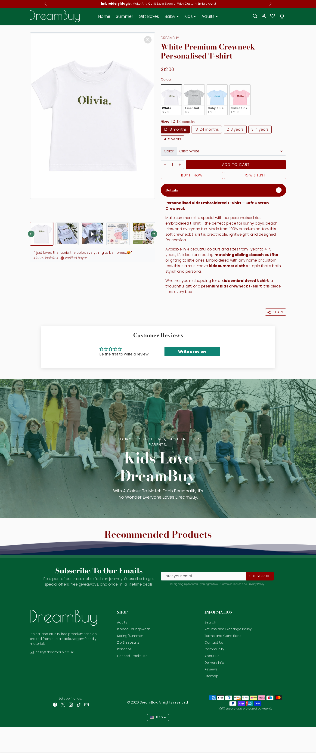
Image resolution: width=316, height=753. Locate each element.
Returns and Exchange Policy (228, 629)
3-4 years (260, 129)
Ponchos (124, 649)
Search (210, 622)
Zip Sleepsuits (128, 642)
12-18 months (175, 129)
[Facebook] (55, 704)
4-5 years (172, 139)
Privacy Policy (256, 584)
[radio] (171, 99)
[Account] (263, 15)
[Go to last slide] (31, 234)
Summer (124, 16)
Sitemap (211, 676)
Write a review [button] (192, 351)
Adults (122, 622)
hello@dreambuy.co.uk (54, 652)
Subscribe (260, 576)
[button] (255, 15)
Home (104, 16)
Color (168, 151)
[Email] (86, 704)
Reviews (210, 669)
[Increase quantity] (180, 164)
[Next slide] (154, 234)
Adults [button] (207, 16)
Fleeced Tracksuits (132, 656)
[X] (63, 704)
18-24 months (207, 129)
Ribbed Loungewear (133, 629)
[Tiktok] (79, 704)
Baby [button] (169, 16)
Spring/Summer (130, 635)
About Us (211, 656)
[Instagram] (71, 704)
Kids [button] (188, 16)
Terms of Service (231, 584)
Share (278, 312)
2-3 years (235, 129)
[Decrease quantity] (165, 164)
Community (214, 649)
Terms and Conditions (222, 635)
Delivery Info (214, 662)
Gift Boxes (149, 16)
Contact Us (213, 642)
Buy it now (192, 175)
